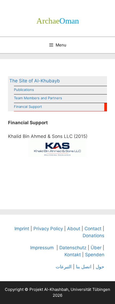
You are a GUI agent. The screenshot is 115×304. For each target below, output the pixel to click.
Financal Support (28, 106)
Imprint (21, 228)
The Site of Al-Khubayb (34, 80)
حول (100, 266)
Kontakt (72, 254)
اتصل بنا (83, 266)
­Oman (57, 20)
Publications (24, 89)
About (73, 228)
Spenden (94, 254)
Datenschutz (72, 247)
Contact (93, 228)
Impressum (42, 247)
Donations (93, 235)
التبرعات (64, 266)
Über (96, 247)
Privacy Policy (48, 228)
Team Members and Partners (38, 98)
